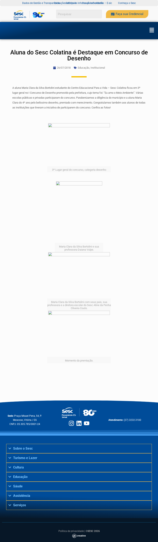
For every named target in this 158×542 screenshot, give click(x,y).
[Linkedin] (79, 423)
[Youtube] (86, 423)
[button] (152, 30)
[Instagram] (71, 423)
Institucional (98, 67)
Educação (83, 67)
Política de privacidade (71, 531)
